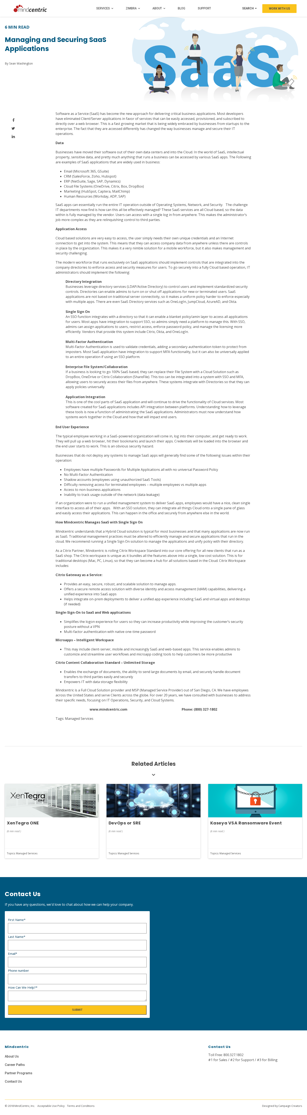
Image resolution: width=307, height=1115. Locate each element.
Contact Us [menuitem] (13, 1081)
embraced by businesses (197, 123)
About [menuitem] (157, 8)
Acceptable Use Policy (51, 1106)
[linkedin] (13, 136)
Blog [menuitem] (181, 8)
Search (248, 8)
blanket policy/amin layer (188, 316)
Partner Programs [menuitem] (18, 1073)
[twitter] (13, 128)
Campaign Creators (290, 1106)
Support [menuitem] (204, 8)
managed (152, 209)
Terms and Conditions (81, 1106)
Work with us (279, 8)
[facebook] (13, 120)
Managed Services (79, 718)
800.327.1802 (233, 1055)
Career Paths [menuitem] (15, 1065)
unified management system (129, 503)
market (140, 123)
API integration (152, 407)
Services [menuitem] (103, 8)
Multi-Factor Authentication (87, 346)
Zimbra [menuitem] (131, 8)
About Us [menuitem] (12, 1056)
